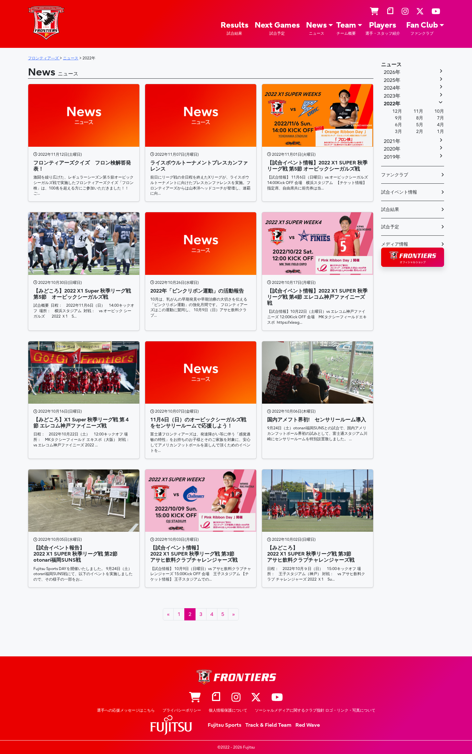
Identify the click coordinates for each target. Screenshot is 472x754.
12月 (397, 111)
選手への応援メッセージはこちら (126, 710)
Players (382, 28)
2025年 (392, 80)
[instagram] (405, 11)
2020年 (392, 149)
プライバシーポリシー (181, 710)
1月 (440, 131)
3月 (398, 131)
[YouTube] (436, 11)
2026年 (392, 72)
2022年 (392, 104)
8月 (419, 118)
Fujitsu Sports (224, 725)
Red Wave (307, 725)
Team (346, 28)
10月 (439, 111)
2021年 (392, 141)
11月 (418, 111)
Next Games (277, 28)
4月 (440, 124)
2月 (419, 131)
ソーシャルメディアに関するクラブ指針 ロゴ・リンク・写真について (315, 710)
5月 (419, 124)
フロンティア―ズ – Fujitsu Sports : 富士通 (46, 23)
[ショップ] (374, 11)
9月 (398, 118)
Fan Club (422, 28)
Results (235, 28)
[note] (390, 11)
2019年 (392, 157)
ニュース (391, 64)
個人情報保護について (228, 710)
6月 (398, 124)
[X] (420, 11)
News (316, 28)
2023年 (392, 96)
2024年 (392, 88)
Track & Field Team (268, 725)
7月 (440, 118)
